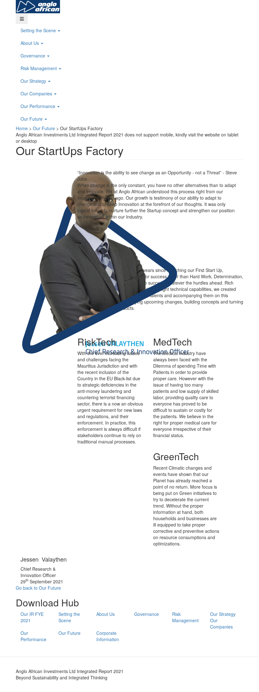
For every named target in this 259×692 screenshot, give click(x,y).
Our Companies (37, 93)
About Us (30, 43)
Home (22, 128)
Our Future (32, 119)
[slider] (129, 137)
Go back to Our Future (38, 588)
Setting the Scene (39, 30)
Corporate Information (107, 636)
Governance (33, 55)
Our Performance (39, 106)
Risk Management (39, 68)
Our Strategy (34, 81)
